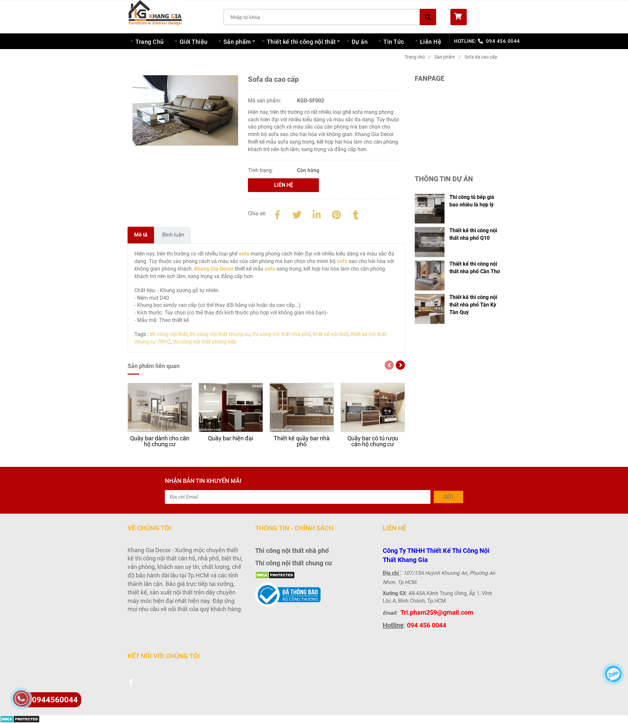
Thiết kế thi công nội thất (301, 41)
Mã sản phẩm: (265, 100)
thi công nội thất (168, 334)
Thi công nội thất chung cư (293, 563)
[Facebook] (277, 213)
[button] (475, 17)
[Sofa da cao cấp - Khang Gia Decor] (336, 213)
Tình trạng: (261, 170)
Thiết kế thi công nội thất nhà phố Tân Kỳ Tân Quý (473, 304)
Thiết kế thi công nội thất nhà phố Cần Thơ (474, 267)
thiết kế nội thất (330, 334)
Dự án (360, 41)
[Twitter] (297, 213)
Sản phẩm (237, 41)
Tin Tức (393, 41)
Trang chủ (417, 57)
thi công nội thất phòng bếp (204, 342)
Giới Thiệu (194, 41)
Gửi (448, 497)
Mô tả (141, 235)
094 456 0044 (503, 41)
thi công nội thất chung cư (220, 334)
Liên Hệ (431, 41)
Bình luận (173, 235)
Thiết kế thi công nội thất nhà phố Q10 (473, 234)
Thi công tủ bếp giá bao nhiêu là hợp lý (471, 201)
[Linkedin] (316, 213)
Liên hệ (283, 185)
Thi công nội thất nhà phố (292, 551)
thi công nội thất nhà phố (281, 334)
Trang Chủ (149, 41)
